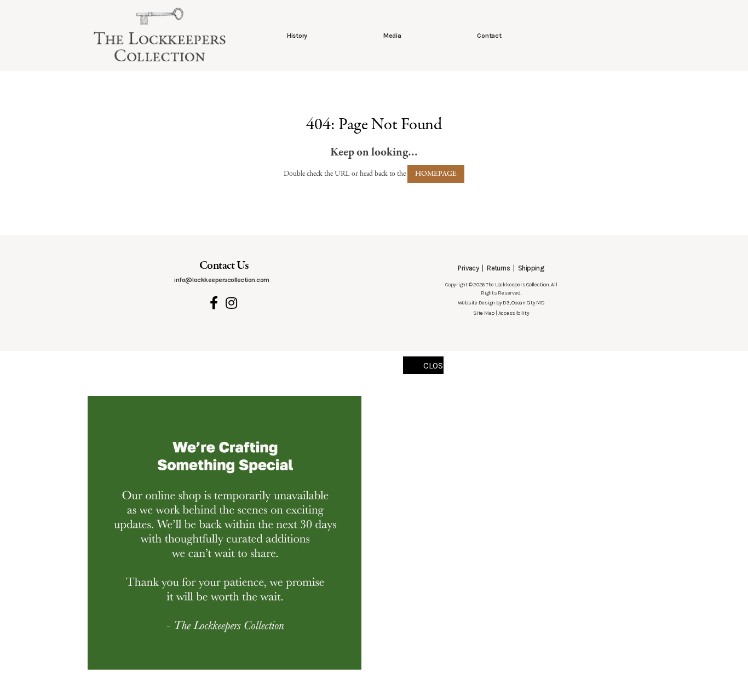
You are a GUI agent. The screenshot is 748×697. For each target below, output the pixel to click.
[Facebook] (214, 302)
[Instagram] (231, 302)
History (297, 35)
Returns (498, 268)
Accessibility (514, 313)
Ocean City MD (528, 302)
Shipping (531, 268)
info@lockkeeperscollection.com (221, 280)
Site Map (483, 313)
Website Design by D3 (484, 302)
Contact (489, 35)
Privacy (468, 268)
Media (392, 35)
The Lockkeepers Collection (517, 284)
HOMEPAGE (436, 174)
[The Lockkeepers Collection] (160, 35)
